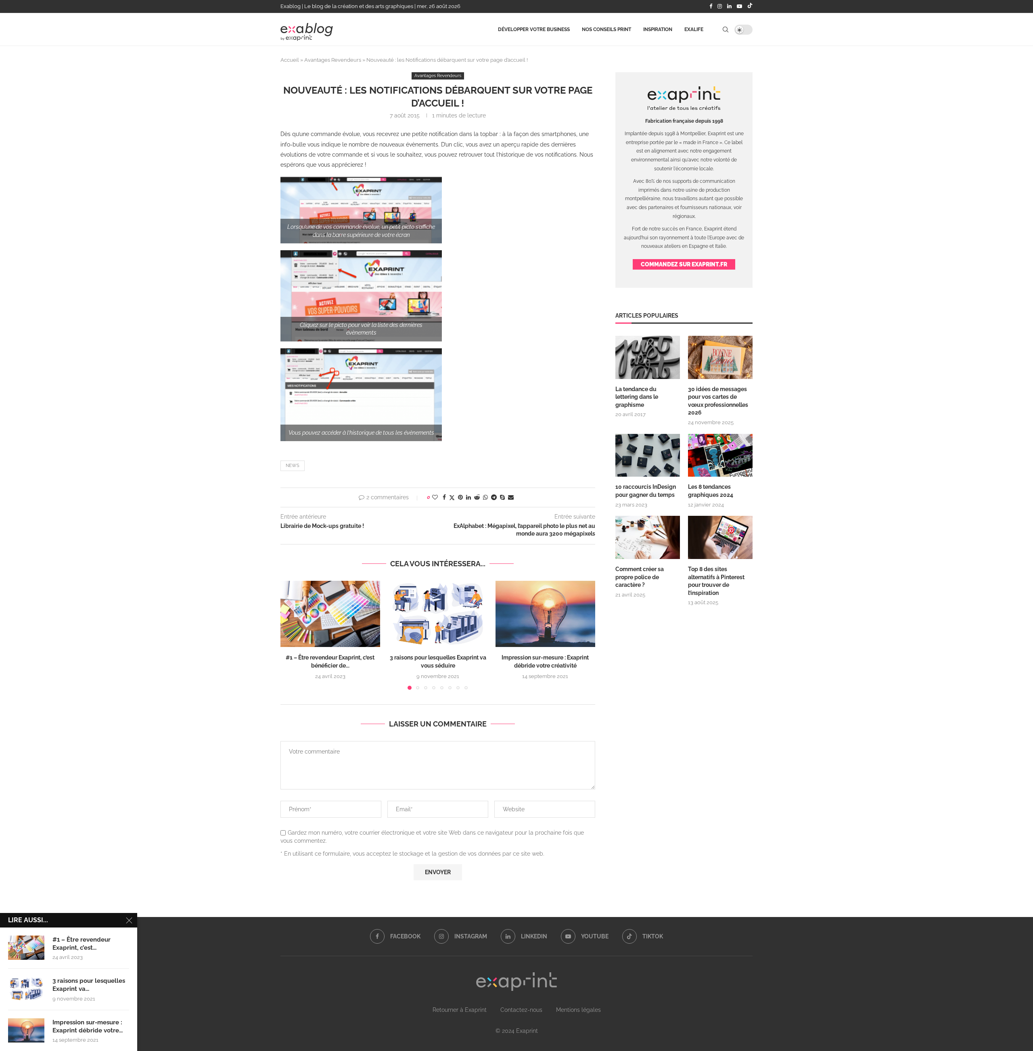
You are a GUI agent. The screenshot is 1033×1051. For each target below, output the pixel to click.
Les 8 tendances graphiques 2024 (710, 491)
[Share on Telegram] (494, 497)
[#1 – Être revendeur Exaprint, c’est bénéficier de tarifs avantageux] (330, 614)
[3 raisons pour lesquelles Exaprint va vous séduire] (438, 614)
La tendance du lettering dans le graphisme (636, 397)
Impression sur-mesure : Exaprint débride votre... (87, 1026)
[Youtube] (739, 6)
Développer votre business (534, 29)
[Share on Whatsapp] (485, 497)
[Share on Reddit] (477, 497)
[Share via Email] (511, 497)
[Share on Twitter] (452, 497)
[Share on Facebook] (444, 497)
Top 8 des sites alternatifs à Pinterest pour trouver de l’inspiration (716, 581)
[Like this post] (435, 497)
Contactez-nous (521, 1010)
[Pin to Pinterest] (460, 497)
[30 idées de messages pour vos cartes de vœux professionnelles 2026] (720, 357)
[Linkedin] (729, 6)
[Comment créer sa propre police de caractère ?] (647, 537)
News (292, 465)
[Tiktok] (750, 6)
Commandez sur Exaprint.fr (684, 264)
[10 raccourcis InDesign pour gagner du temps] (647, 455)
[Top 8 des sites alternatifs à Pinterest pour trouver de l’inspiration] (720, 537)
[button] (291, 635)
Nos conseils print (606, 29)
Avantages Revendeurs (332, 60)
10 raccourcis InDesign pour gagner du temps (645, 491)
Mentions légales (578, 1010)
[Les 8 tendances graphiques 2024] (720, 455)
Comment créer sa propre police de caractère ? (639, 577)
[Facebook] (710, 6)
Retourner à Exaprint (460, 1010)
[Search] (725, 29)
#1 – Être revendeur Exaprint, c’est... (81, 943)
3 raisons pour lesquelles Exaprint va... (88, 984)
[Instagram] (719, 6)
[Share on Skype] (502, 497)
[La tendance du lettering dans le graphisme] (647, 357)
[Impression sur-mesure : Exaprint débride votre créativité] (545, 614)
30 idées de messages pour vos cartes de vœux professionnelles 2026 (718, 401)
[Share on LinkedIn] (468, 497)
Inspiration (657, 29)
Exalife (693, 29)
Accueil (289, 60)
